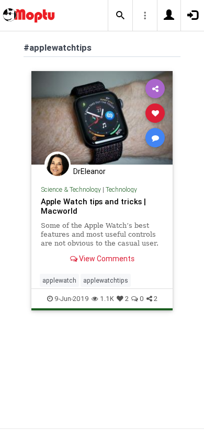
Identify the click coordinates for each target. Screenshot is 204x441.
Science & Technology (71, 189)
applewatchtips (105, 280)
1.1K (107, 298)
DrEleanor (89, 171)
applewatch (59, 280)
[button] (120, 15)
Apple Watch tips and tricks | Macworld (93, 206)
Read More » (102, 117)
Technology (121, 189)
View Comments (105, 258)
